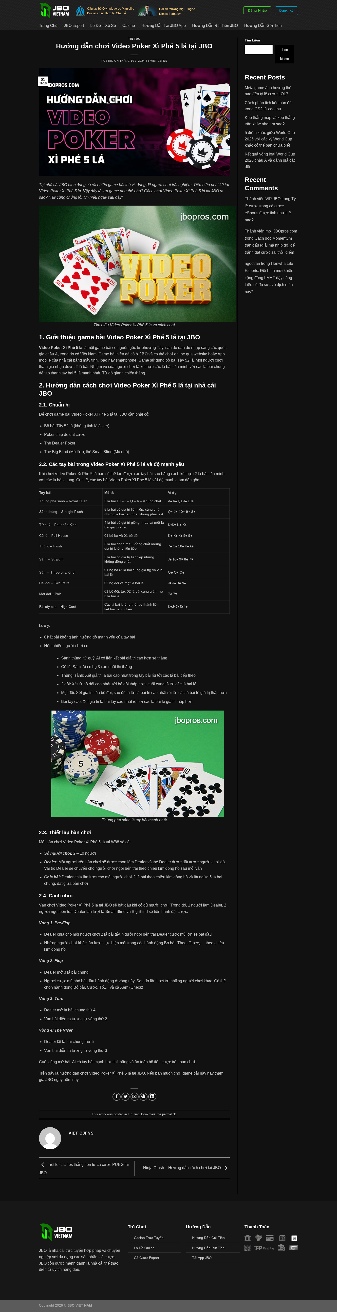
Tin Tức (134, 38)
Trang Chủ (48, 25)
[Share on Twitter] (125, 1097)
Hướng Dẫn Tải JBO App (163, 25)
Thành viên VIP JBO (263, 199)
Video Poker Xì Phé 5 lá (60, 348)
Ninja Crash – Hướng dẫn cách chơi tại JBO (182, 1168)
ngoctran (252, 263)
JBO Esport (74, 25)
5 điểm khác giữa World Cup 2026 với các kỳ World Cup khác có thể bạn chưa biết (270, 139)
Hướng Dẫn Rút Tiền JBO (215, 25)
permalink (169, 1114)
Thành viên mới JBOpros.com (271, 231)
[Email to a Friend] (135, 1097)
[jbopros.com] (54, 10)
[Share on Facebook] (116, 1097)
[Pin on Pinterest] (143, 1097)
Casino (128, 25)
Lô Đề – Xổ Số (103, 25)
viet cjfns (158, 60)
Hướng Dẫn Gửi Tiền (263, 25)
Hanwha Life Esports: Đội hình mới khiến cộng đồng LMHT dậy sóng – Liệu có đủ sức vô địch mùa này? (270, 277)
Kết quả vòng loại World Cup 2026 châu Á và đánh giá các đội (270, 160)
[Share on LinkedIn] (152, 1097)
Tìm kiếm (252, 40)
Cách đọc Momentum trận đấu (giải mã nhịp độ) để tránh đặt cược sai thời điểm (270, 245)
